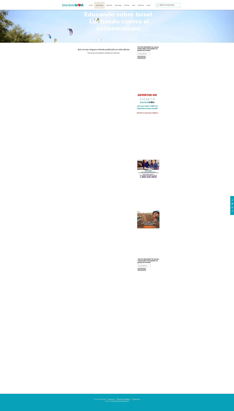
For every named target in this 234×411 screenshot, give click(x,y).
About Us (111, 399)
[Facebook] (232, 211)
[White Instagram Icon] (232, 207)
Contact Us (136, 399)
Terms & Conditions (123, 399)
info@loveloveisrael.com (121, 401)
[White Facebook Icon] (232, 200)
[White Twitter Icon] (232, 204)
